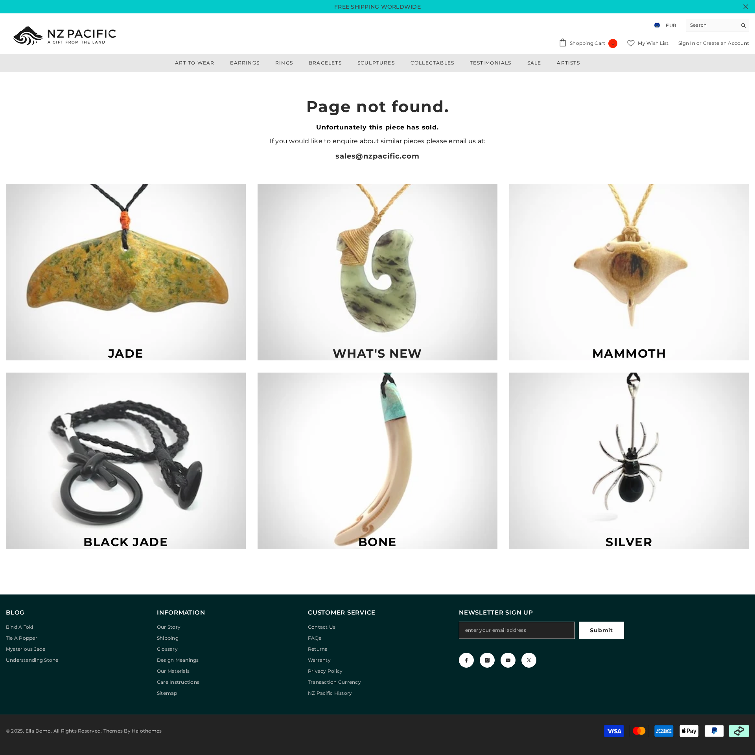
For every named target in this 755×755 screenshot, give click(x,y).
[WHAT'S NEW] (377, 272)
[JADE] (126, 272)
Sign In (687, 43)
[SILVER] (629, 461)
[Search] (717, 25)
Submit (601, 630)
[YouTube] (508, 660)
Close (745, 7)
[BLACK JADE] (126, 461)
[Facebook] (466, 660)
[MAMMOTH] (629, 272)
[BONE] (377, 461)
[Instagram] (487, 660)
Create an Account (726, 43)
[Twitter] (528, 660)
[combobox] (711, 25)
